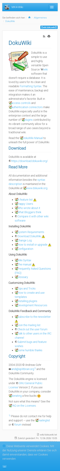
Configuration (25, 248)
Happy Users (25, 203)
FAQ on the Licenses (23, 405)
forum (18, 424)
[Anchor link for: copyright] (27, 356)
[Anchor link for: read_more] (30, 167)
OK (4, 467)
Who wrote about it (29, 208)
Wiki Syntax (24, 260)
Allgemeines (40, 17)
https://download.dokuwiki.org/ (29, 161)
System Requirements (31, 232)
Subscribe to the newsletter (34, 316)
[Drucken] (49, 36)
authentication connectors (27, 107)
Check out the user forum (32, 329)
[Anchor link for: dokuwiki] (34, 42)
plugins (28, 119)
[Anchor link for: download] (28, 148)
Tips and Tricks (27, 288)
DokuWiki (10, 21)
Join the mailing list (29, 325)
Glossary (23, 277)
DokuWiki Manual (33, 138)
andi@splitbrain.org (22, 369)
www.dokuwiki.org (36, 188)
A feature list (25, 199)
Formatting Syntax (31, 86)
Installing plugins (27, 301)
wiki (45, 69)
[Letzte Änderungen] (44, 36)
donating (16, 395)
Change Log (25, 240)
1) (35, 368)
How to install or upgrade (32, 244)
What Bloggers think (29, 212)
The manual (24, 264)
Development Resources (32, 305)
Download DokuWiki (29, 236)
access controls (21, 103)
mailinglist (44, 420)
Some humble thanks (30, 350)
